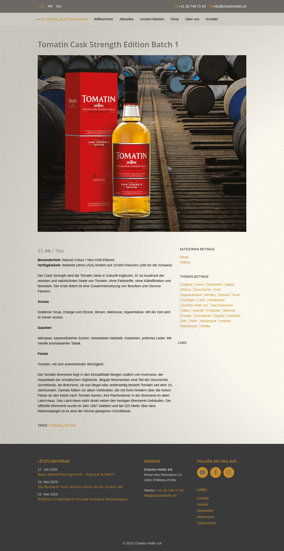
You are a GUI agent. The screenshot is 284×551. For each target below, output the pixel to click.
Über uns (192, 19)
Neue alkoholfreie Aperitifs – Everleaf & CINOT (76, 474)
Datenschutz (206, 523)
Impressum (205, 517)
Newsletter (205, 511)
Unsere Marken (152, 19)
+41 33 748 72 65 (169, 490)
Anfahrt (202, 504)
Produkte (56, 425)
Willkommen (103, 19)
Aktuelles (127, 19)
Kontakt (212, 19)
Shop (175, 19)
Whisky (70, 425)
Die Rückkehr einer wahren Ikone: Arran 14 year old (80, 486)
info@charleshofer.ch (160, 496)
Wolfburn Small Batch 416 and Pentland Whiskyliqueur (83, 499)
